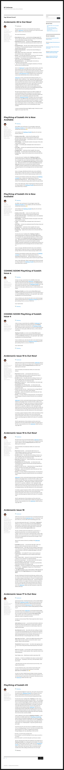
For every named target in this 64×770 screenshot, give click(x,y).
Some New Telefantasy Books (51, 27)
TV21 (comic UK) (6, 40)
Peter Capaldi (6, 134)
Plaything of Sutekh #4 (19, 127)
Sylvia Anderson (6, 452)
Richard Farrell (9, 135)
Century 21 (9, 368)
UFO (6, 378)
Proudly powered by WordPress (13, 765)
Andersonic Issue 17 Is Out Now (20, 594)
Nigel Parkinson (9, 528)
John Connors (8, 133)
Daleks (9, 130)
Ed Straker (5, 527)
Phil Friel (5, 28)
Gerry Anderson (6, 442)
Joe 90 (9, 527)
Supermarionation (9, 451)
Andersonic (21, 30)
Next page (42, 759)
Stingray (5, 39)
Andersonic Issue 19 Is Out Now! (20, 356)
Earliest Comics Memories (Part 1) (52, 30)
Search (47, 16)
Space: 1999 (8, 38)
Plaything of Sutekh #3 (16, 685)
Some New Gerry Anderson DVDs (52, 28)
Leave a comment (7, 41)
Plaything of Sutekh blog (36, 716)
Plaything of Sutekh (24, 97)
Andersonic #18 (29, 518)
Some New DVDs (49, 29)
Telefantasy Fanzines (7, 32)
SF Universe (8, 7)
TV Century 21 (6, 377)
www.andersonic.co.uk (23, 73)
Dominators (9, 132)
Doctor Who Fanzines (7, 694)
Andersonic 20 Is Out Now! (18, 22)
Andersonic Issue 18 (14, 510)
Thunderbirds (9, 39)
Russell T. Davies (6, 213)
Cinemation (6, 369)
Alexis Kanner (6, 367)
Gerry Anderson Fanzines (8, 31)
